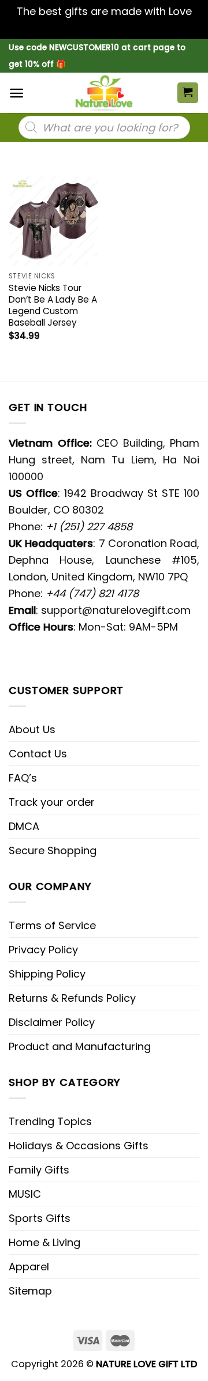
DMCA (24, 826)
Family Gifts (39, 1170)
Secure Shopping (52, 850)
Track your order (52, 802)
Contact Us (38, 753)
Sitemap (30, 1291)
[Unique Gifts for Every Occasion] (104, 93)
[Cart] (188, 93)
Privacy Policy (43, 949)
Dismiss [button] (104, 28)
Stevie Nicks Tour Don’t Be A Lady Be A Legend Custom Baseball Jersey (53, 305)
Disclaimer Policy (52, 1022)
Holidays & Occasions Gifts (78, 1145)
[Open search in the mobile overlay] (104, 127)
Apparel (29, 1266)
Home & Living (44, 1242)
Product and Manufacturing (80, 1046)
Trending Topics (50, 1121)
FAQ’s (23, 778)
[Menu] (16, 93)
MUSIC (25, 1194)
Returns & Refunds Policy (72, 998)
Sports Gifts (39, 1218)
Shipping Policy (47, 974)
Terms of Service (52, 925)
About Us (32, 729)
